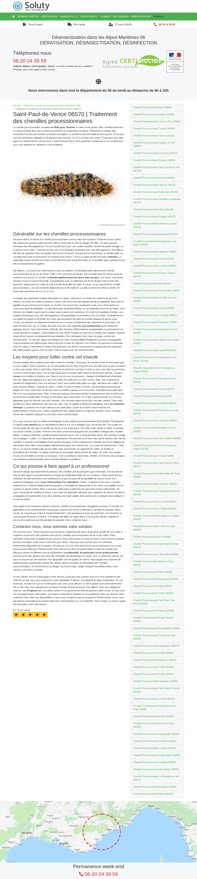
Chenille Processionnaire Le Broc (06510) (154, 698)
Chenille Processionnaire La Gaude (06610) (155, 315)
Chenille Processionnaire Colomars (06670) (155, 484)
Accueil (16, 105)
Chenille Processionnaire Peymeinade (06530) (156, 290)
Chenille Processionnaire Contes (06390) (153, 308)
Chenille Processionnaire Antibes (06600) (153, 114)
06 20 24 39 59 (167, 24)
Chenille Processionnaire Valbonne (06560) (154, 251)
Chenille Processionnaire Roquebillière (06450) (156, 628)
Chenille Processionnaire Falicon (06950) (153, 610)
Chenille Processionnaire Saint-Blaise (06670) (156, 769)
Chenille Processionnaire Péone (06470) (153, 794)
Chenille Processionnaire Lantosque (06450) (155, 681)
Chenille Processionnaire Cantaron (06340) (154, 741)
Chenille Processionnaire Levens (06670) (153, 389)
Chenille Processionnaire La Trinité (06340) (154, 265)
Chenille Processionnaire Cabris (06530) (153, 667)
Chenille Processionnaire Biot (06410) (152, 283)
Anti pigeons (120, 16)
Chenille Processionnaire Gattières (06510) (154, 403)
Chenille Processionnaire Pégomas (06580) (155, 322)
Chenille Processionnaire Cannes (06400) (154, 128)
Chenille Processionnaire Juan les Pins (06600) (157, 121)
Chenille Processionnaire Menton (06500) (154, 177)
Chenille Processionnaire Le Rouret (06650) (155, 420)
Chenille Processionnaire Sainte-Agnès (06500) (157, 755)
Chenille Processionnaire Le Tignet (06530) (154, 508)
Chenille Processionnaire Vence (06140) (153, 209)
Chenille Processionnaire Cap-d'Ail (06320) (154, 350)
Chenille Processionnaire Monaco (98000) (154, 160)
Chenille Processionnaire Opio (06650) (152, 586)
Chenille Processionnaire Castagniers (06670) (156, 645)
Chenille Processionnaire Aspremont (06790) (155, 579)
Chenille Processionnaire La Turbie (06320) (154, 501)
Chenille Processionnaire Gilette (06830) (153, 653)
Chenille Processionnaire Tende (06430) (153, 593)
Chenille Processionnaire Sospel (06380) (153, 455)
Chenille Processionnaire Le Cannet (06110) (155, 153)
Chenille (159, 16)
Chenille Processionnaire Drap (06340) (152, 396)
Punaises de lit (69, 16)
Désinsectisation (28, 16)
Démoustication (141, 16)
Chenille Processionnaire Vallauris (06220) (154, 185)
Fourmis (105, 16)
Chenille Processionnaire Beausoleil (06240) (155, 234)
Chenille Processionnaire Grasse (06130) (154, 135)
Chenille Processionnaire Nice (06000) (152, 107)
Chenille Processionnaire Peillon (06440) (153, 674)
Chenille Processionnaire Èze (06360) (152, 536)
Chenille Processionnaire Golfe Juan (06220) (155, 192)
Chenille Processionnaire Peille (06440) (152, 572)
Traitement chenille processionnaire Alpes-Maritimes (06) (51, 105)
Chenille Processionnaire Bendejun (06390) (154, 786)
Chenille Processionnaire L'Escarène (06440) (155, 554)
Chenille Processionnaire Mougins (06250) (154, 216)
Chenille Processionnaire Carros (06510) (153, 258)
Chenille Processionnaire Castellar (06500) (154, 762)
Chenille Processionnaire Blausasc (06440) (154, 660)
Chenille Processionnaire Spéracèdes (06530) (156, 734)
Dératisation (49, 16)
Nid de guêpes (89, 16)
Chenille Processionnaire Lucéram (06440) (154, 748)
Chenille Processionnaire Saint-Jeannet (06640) (157, 438)
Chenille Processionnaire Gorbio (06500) (153, 716)
